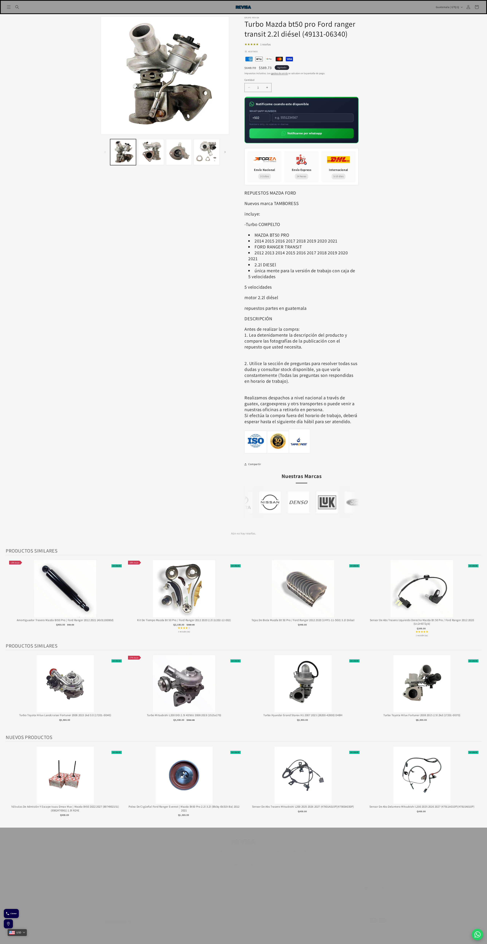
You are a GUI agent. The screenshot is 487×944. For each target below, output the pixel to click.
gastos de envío (279, 73)
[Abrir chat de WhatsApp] (477, 934)
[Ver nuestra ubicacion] (8, 923)
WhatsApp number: (263, 111)
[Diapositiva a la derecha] (225, 152)
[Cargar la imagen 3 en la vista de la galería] (179, 152)
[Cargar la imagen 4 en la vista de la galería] (207, 152)
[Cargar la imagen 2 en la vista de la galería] (151, 152)
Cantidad (249, 80)
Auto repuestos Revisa (151, 935)
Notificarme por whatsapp (304, 133)
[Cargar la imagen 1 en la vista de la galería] (123, 152)
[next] (477, 599)
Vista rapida (65, 592)
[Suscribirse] (165, 887)
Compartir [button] (254, 464)
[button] (9, 7)
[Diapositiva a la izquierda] (105, 152)
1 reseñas (265, 44)
